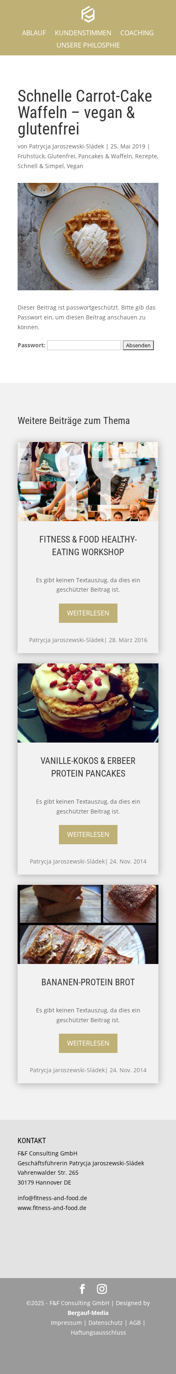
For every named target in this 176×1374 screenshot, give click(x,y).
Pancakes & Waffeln (105, 156)
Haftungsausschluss (98, 1332)
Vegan (75, 166)
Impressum (66, 1322)
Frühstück (31, 156)
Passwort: (32, 345)
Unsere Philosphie (88, 46)
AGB (135, 1322)
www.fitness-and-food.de (52, 1208)
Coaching (137, 33)
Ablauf (34, 33)
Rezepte (146, 156)
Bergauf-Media (88, 1313)
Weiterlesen (88, 613)
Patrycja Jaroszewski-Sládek (66, 146)
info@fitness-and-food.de (52, 1198)
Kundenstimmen (83, 33)
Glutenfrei (61, 156)
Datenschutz (106, 1322)
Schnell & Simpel (41, 166)
